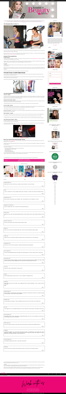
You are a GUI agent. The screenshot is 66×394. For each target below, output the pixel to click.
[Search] (60, 47)
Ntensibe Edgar (6, 291)
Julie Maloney (6, 258)
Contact (34, 0)
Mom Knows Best (7, 197)
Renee (5, 228)
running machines (27, 160)
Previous (5, 179)
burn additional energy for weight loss (36, 58)
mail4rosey (6, 299)
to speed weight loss (13, 140)
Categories (52, 0)
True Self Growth (7, 339)
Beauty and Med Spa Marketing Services (20, 0)
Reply (43, 193)
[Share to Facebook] (41, 160)
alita (5, 266)
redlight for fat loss (21, 160)
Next (44, 179)
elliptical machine (26, 159)
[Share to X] (42, 160)
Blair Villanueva (7, 314)
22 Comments (6, 160)
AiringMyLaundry (7, 182)
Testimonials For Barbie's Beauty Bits (43, 0)
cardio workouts (21, 159)
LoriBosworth (6, 243)
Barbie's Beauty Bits (29, 393)
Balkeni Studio (42, 393)
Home (12, 0)
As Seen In (29, 0)
